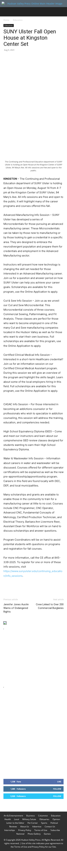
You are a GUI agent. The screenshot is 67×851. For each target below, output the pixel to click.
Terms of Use (40, 830)
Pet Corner (32, 822)
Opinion (56, 819)
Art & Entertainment (13, 815)
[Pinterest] (22, 57)
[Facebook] (6, 57)
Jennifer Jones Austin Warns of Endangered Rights (16, 608)
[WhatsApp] (30, 57)
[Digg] (62, 57)
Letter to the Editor (15, 822)
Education (18, 20)
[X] (14, 57)
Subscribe (55, 830)
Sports (44, 822)
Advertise (36, 826)
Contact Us (50, 826)
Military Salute (29, 819)
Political (54, 822)
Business (30, 815)
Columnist (43, 815)
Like (59, 781)
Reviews (13, 826)
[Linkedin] (38, 57)
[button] (5, 11)
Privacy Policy (24, 830)
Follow (57, 789)
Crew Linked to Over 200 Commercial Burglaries (50, 606)
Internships (9, 830)
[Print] (46, 57)
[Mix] (54, 57)
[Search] (62, 11)
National (20, 833)
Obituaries (44, 819)
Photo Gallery (34, 833)
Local (16, 819)
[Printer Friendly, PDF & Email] (47, 585)
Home (6, 20)
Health (7, 819)
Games (47, 833)
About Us (24, 826)
